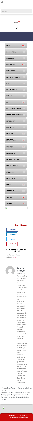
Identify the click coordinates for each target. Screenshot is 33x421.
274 (14, 257)
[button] (2, 17)
